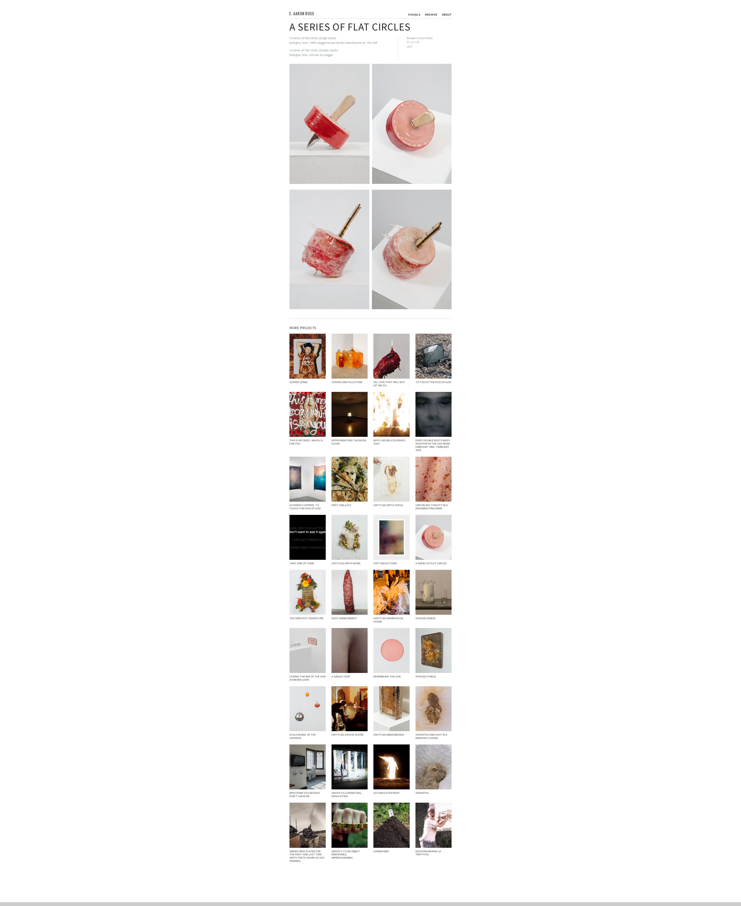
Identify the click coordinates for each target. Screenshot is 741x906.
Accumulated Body (386, 793)
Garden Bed (381, 851)
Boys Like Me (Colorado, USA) (389, 442)
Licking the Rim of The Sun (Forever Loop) (307, 678)
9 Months (422, 793)
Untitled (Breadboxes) (388, 734)
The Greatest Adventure (306, 618)
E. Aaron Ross (301, 14)
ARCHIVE (431, 14)
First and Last (341, 505)
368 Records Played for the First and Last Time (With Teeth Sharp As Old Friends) (306, 856)
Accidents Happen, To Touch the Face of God (305, 506)
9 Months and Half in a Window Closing (431, 736)
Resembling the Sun (387, 676)
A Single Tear (341, 676)
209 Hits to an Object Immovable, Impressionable (346, 855)
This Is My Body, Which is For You (306, 442)
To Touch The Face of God (433, 382)
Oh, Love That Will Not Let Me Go (389, 383)
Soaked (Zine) (298, 382)
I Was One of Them (301, 563)
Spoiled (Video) (425, 618)
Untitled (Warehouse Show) (388, 619)
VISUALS (414, 14)
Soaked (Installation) (347, 382)
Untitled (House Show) (347, 734)
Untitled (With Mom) (346, 563)
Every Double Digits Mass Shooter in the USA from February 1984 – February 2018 (432, 445)
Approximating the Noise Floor (349, 442)
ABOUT (447, 14)
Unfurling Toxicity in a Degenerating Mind (431, 506)
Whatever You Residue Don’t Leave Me (304, 794)
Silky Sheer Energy (344, 618)
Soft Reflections (385, 563)
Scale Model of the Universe (302, 736)
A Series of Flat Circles (431, 563)
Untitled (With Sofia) (388, 505)
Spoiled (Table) (425, 676)
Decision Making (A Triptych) (428, 853)
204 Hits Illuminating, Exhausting (347, 794)
